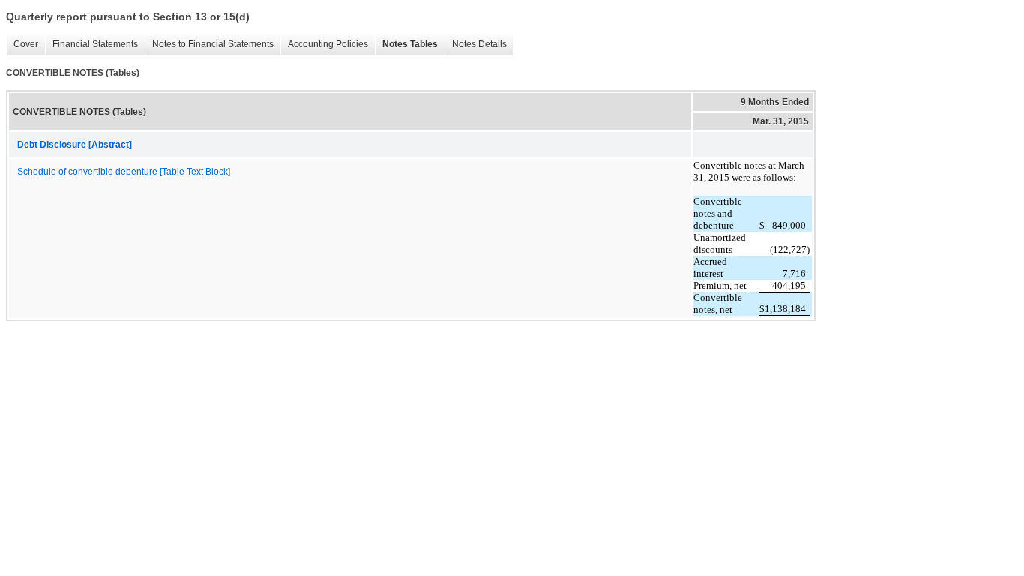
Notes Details (476, 44)
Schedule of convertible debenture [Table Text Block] (123, 171)
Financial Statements (91, 44)
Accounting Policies (324, 44)
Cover (22, 44)
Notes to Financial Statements (209, 44)
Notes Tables (406, 44)
